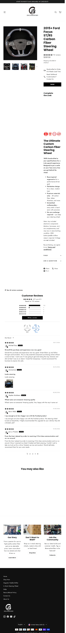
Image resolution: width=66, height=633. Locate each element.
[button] (48, 55)
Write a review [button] (32, 318)
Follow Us (52, 555)
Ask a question (50, 261)
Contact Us (6, 596)
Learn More (12, 558)
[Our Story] (12, 530)
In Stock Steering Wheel (10, 586)
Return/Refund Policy (9, 593)
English (20, 624)
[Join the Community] (52, 530)
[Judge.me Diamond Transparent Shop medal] (36, 328)
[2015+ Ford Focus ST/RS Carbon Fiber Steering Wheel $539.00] (45, 110)
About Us (6, 599)
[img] (9, 343)
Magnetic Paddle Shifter (10, 583)
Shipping (46, 61)
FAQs (46, 255)
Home (5, 576)
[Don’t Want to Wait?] (32, 530)
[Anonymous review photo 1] (9, 383)
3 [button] (32, 454)
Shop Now (32, 553)
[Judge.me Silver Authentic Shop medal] (27, 328)
